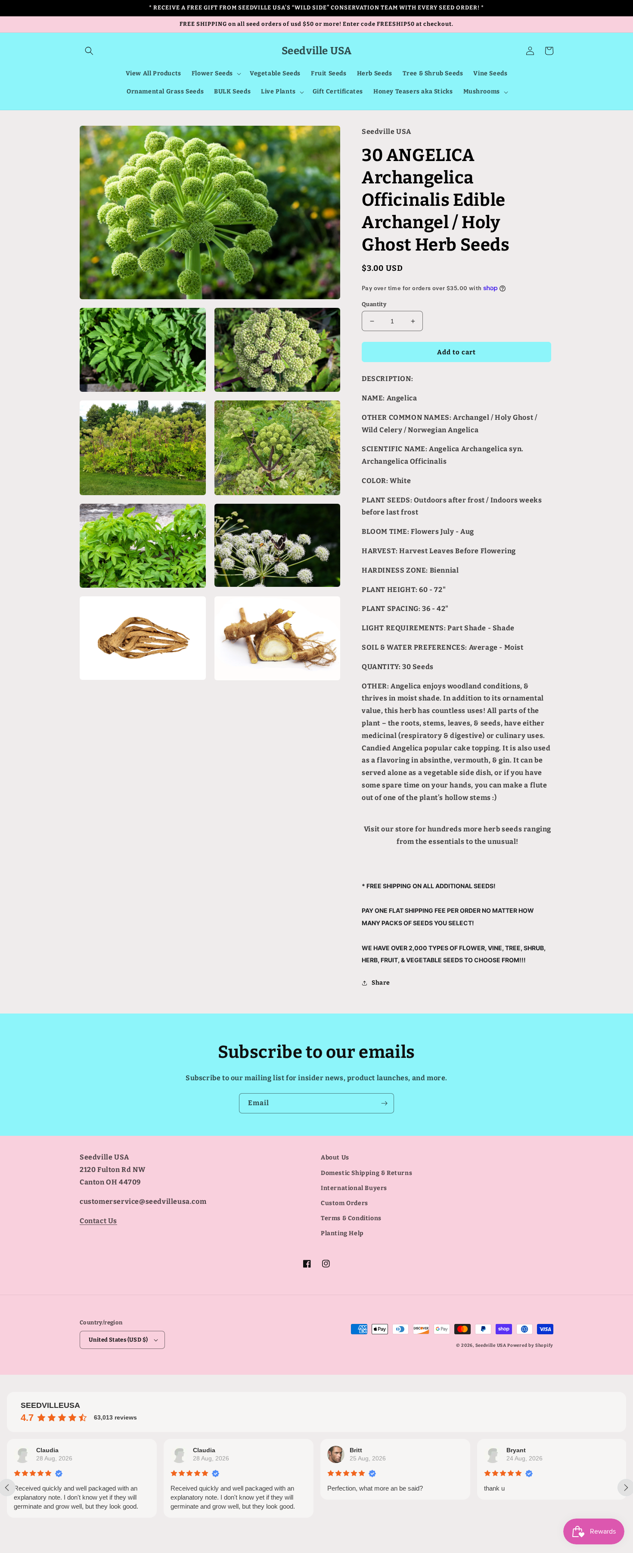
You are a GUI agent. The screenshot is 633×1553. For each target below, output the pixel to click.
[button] (89, 50)
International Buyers (354, 1188)
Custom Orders (344, 1203)
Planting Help (342, 1233)
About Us (335, 1157)
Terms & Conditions (351, 1218)
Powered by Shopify (530, 1345)
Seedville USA (490, 1345)
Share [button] (381, 982)
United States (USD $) (118, 1339)
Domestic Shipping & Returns (366, 1173)
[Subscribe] (384, 1103)
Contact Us (98, 1221)
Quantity (374, 304)
